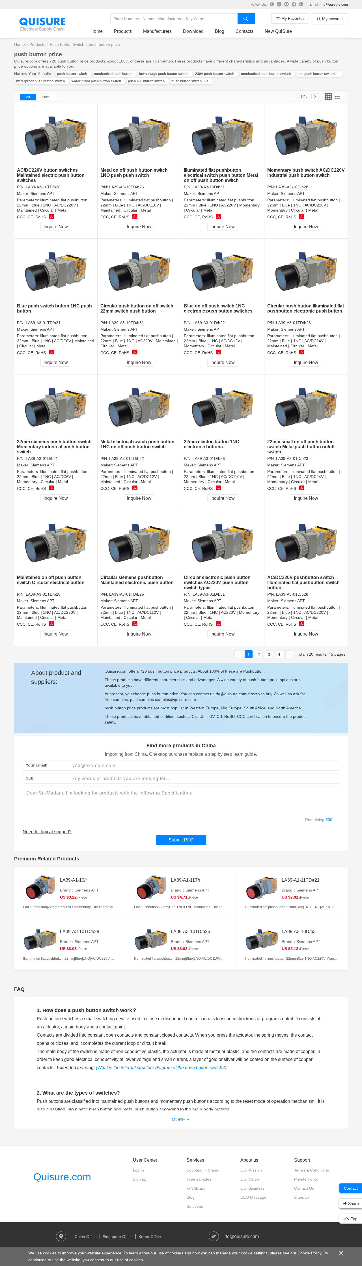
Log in (138, 1170)
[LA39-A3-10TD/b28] (56, 135)
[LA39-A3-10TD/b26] (139, 135)
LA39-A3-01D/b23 (292, 458)
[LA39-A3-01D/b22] (223, 271)
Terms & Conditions (311, 1170)
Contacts (244, 31)
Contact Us (304, 1188)
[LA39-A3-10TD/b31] (139, 271)
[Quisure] (42, 29)
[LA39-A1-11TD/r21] (262, 888)
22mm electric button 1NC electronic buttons (211, 444)
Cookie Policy (309, 1253)
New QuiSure (278, 31)
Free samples (199, 1179)
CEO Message (253, 1197)
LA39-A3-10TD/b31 (126, 322)
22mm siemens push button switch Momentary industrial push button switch (54, 446)
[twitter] (294, 5)
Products (123, 31)
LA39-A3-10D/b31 (209, 187)
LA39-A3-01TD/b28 (43, 594)
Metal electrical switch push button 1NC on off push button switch (137, 444)
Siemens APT (43, 193)
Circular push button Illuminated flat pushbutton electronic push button (305, 308)
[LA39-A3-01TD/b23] (306, 271)
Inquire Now (56, 226)
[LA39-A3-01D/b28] (306, 542)
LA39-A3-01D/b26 (209, 458)
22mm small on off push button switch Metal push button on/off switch (301, 446)
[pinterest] (286, 5)
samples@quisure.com (175, 699)
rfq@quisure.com (335, 5)
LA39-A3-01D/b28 (292, 594)
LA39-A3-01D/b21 (42, 458)
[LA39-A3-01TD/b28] (56, 542)
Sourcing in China (202, 1170)
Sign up (139, 1179)
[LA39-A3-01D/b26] (223, 406)
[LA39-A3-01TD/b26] (139, 542)
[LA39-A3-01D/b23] (306, 406)
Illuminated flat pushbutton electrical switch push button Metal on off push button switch (221, 175)
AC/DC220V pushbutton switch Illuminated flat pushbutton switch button (303, 582)
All (28, 97)
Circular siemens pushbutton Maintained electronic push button (137, 580)
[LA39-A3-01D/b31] (223, 542)
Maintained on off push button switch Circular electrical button (51, 580)
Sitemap (301, 1197)
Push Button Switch (67, 44)
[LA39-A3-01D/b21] (56, 406)
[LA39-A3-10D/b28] (306, 135)
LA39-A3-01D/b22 (209, 322)
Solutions (195, 1206)
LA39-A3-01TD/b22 (126, 458)
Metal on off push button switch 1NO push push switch (134, 173)
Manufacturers (157, 31)
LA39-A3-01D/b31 (209, 594)
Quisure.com (62, 1177)
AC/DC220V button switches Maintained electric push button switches (51, 175)
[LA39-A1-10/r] (40, 888)
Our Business (252, 1188)
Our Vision (249, 1179)
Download (193, 31)
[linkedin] (301, 5)
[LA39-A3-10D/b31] (223, 135)
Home (96, 31)
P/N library (196, 1188)
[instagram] (279, 5)
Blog (219, 31)
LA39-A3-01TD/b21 (43, 322)
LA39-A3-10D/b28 (292, 187)
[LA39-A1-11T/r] (151, 888)
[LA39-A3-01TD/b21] (56, 271)
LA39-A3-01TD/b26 (126, 594)
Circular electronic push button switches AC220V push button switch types (217, 582)
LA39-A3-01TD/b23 (293, 322)
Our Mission (251, 1170)
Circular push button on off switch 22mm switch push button (136, 308)
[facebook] (272, 5)
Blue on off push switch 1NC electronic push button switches (218, 308)
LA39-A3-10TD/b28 (43, 187)
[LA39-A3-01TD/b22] (139, 406)
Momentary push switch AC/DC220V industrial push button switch (306, 173)
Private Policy (306, 1179)
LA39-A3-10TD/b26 (126, 187)
